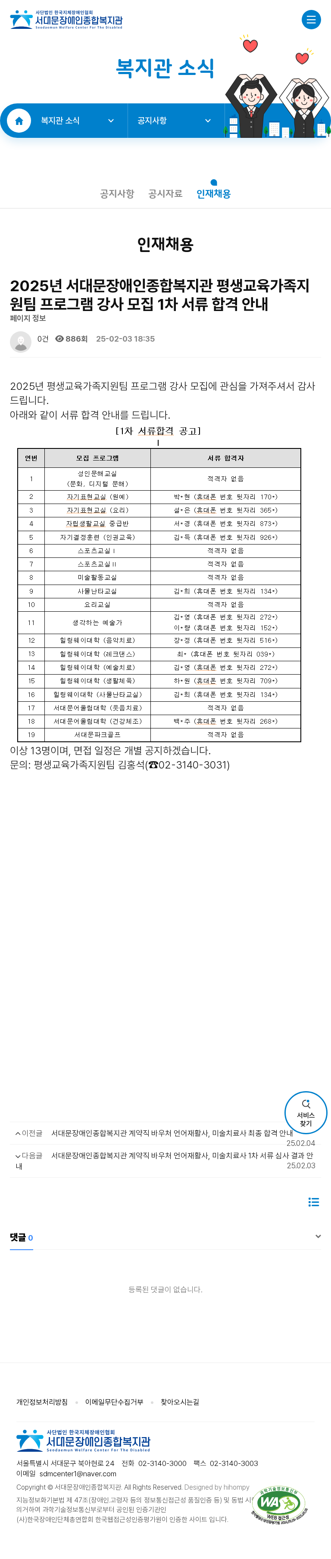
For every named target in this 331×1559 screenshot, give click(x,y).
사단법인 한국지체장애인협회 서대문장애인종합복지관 (66, 19)
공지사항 (152, 120)
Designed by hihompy (217, 1487)
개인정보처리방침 (42, 1402)
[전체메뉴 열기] (311, 19)
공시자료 (165, 194)
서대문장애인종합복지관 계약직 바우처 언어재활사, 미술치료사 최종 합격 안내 (172, 1133)
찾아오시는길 (180, 1402)
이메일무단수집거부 (114, 1402)
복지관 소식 (60, 120)
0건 (42, 338)
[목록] (313, 1202)
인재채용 (214, 194)
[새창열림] (280, 1505)
